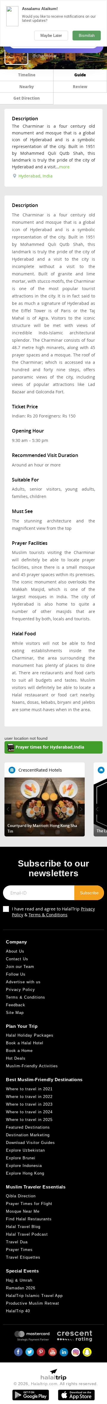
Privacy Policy (20, 989)
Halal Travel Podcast (27, 1234)
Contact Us (17, 959)
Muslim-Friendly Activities (32, 1066)
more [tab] (64, 167)
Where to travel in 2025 (29, 1119)
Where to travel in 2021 (29, 1089)
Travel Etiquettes (23, 1257)
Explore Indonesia (24, 1165)
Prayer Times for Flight (29, 1203)
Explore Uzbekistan (25, 1150)
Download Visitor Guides (30, 1142)
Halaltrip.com (44, 1383)
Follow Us (16, 974)
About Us (15, 951)
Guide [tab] (80, 75)
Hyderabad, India (35, 176)
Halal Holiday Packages (30, 1035)
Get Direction (26, 98)
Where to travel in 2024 (29, 1112)
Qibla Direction (21, 1196)
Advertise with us (23, 982)
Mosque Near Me (23, 1211)
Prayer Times (19, 1249)
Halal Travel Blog (23, 1226)
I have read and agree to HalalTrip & (53, 912)
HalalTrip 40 (18, 1311)
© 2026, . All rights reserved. (56, 1383)
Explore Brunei (20, 1158)
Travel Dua (17, 1242)
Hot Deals (16, 1058)
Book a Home (19, 1050)
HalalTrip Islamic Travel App (34, 1295)
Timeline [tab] (26, 75)
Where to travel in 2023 (29, 1104)
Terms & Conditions (48, 915)
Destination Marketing (28, 1135)
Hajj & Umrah (19, 1280)
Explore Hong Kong (25, 1173)
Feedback (15, 1005)
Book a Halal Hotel (24, 1043)
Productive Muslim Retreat (32, 1303)
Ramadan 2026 (20, 1288)
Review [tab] (80, 86)
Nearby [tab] (26, 86)
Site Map (15, 1012)
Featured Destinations (28, 1127)
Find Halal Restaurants (29, 1219)
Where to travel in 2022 (29, 1096)
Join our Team (20, 966)
